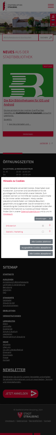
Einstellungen (41, 218)
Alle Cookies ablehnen (41, 241)
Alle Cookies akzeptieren (40, 253)
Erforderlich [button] (11, 225)
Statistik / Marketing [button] (14, 231)
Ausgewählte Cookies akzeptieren (36, 247)
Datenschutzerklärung (30, 211)
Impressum (8, 214)
